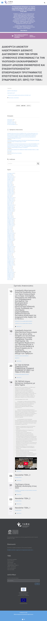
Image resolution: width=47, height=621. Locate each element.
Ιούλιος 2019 (9, 227)
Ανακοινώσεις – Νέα (11, 563)
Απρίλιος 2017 (10, 256)
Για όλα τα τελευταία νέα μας (13, 578)
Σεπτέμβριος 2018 (10, 239)
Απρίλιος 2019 (10, 230)
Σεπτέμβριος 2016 (10, 264)
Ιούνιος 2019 (9, 228)
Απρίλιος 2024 (10, 175)
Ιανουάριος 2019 (10, 234)
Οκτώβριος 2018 (10, 238)
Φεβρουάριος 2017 (10, 258)
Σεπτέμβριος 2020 (10, 209)
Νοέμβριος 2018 (10, 236)
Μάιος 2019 (9, 229)
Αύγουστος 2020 (10, 211)
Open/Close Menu (2, 2)
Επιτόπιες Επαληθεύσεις (11, 124)
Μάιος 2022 (9, 196)
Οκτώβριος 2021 (10, 198)
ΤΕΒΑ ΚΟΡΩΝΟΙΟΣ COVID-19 (12, 565)
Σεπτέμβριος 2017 (10, 251)
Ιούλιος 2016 (9, 266)
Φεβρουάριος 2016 (10, 272)
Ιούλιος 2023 (9, 181)
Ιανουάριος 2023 (10, 187)
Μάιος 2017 (9, 255)
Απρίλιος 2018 (10, 244)
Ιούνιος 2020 (9, 213)
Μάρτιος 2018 (9, 245)
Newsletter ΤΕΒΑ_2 (22, 498)
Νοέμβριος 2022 (10, 190)
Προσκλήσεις (16, 97)
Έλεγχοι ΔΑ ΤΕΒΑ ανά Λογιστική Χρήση (14, 153)
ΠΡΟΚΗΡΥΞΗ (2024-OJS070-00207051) (22, 355)
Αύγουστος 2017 (10, 252)
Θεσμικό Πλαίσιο (10, 560)
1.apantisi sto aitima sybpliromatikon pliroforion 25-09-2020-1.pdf (19, 95)
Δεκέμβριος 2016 (10, 261)
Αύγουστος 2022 (10, 194)
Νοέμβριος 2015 (10, 275)
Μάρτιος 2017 (9, 257)
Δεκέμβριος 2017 (10, 247)
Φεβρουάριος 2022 (10, 197)
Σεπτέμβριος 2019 (10, 224)
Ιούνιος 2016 (9, 267)
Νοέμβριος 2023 (10, 179)
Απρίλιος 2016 (10, 269)
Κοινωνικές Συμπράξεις (12, 559)
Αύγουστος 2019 (10, 225)
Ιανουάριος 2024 (10, 178)
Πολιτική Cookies (10, 569)
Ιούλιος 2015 (9, 278)
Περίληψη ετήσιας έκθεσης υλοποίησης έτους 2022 (26, 486)
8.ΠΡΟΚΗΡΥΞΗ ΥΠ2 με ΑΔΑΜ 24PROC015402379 (23, 321)
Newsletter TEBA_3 (22, 475)
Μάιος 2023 (9, 183)
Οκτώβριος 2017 (10, 250)
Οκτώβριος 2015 (10, 277)
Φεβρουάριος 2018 (10, 246)
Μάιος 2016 (9, 268)
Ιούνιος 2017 (9, 253)
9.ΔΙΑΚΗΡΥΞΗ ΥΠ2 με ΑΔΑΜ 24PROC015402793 (23, 323)
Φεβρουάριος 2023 (10, 186)
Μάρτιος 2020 (9, 217)
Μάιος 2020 (9, 214)
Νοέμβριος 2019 (10, 222)
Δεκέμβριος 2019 (10, 220)
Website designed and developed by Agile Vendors (23, 614)
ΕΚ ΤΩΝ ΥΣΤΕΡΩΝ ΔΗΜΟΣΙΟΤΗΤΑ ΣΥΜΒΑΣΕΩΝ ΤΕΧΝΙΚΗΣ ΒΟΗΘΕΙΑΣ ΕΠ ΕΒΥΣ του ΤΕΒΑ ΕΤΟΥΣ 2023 (24, 368)
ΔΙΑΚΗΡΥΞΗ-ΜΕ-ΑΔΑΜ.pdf (12, 90)
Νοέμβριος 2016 (10, 262)
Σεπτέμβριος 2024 (10, 173)
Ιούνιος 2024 (9, 174)
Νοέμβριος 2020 (10, 208)
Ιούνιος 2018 (9, 242)
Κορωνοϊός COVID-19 (11, 123)
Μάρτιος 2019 (9, 231)
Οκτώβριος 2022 (10, 191)
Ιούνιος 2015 (9, 279)
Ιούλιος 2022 (9, 195)
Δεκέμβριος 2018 (10, 235)
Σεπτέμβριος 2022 (10, 192)
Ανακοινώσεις (11, 97)
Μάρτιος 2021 (9, 203)
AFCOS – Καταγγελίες (11, 566)
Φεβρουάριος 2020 (10, 218)
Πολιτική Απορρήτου (11, 568)
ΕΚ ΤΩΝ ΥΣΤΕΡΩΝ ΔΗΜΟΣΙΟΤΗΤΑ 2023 (22, 374)
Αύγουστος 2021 (10, 201)
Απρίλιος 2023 (10, 184)
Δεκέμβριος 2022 (10, 189)
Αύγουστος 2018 (10, 240)
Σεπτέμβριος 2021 (10, 200)
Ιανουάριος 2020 (10, 219)
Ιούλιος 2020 (9, 212)
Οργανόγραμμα (10, 562)
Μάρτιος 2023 (9, 185)
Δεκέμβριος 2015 (10, 274)
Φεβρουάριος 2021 (10, 205)
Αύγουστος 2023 (10, 180)
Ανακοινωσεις (19, 326)
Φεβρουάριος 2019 (10, 233)
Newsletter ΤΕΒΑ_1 (22, 508)
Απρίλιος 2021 (10, 202)
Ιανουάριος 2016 (10, 273)
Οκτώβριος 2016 (10, 263)
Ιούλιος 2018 (9, 241)
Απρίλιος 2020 (10, 216)
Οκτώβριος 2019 (10, 223)
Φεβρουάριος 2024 (10, 176)
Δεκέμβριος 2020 (10, 207)
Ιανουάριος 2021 (10, 206)
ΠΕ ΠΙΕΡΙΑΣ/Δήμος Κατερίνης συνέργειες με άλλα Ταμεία (25, 383)
